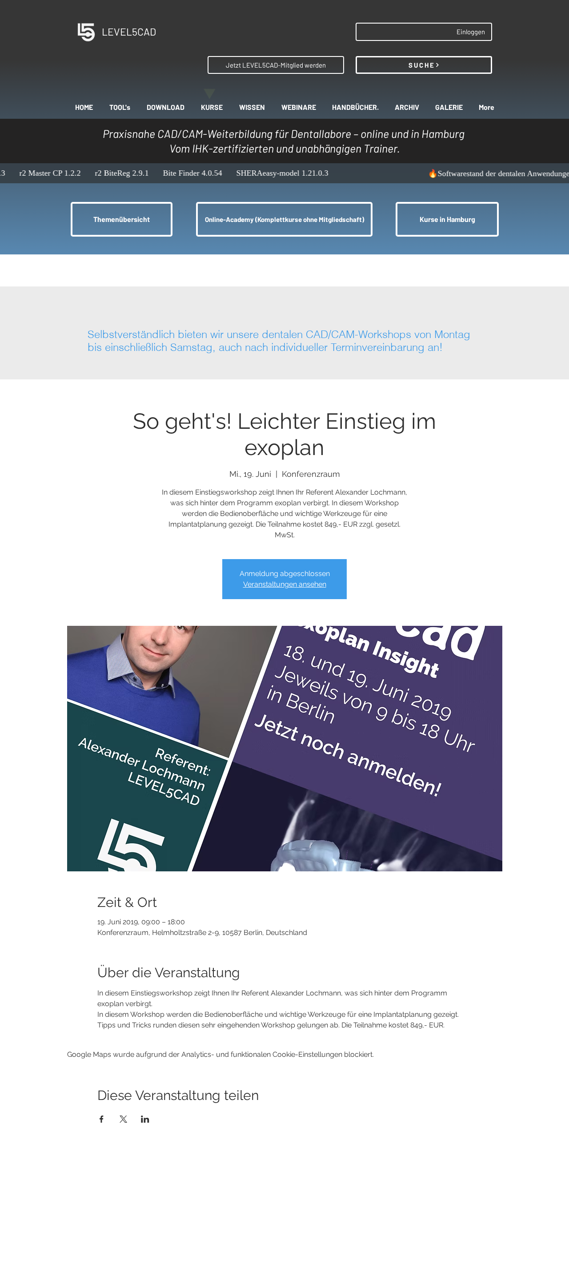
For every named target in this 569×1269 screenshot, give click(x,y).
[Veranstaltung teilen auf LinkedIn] (145, 1119)
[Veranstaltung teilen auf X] (123, 1119)
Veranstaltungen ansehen (284, 584)
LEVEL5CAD (129, 31)
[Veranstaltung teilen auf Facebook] (101, 1119)
